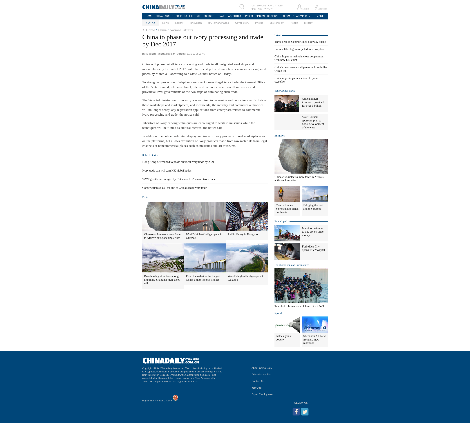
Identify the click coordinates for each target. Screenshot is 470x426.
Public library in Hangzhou (243, 234)
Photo (145, 197)
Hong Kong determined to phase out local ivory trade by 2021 (178, 161)
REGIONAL (273, 16)
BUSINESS (181, 16)
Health (294, 22)
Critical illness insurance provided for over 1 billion (313, 102)
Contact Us (258, 381)
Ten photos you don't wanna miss (291, 265)
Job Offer (257, 387)
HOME (149, 16)
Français (268, 8)
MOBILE (321, 16)
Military (308, 22)
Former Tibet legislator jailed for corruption (299, 49)
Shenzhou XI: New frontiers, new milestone (314, 339)
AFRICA (272, 5)
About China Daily (262, 367)
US (253, 5)
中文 (254, 9)
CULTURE (209, 16)
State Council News (284, 90)
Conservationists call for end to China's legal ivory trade (174, 187)
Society (179, 22)
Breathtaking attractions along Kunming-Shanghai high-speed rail (162, 280)
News (165, 22)
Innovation (196, 22)
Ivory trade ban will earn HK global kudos (166, 170)
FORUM (286, 16)
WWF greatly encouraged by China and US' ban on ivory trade (179, 179)
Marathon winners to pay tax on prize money (312, 232)
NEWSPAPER (299, 16)
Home (150, 30)
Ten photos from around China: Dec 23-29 (299, 306)
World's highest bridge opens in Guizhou (204, 236)
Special (278, 313)
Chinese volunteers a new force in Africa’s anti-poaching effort (162, 236)
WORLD (169, 16)
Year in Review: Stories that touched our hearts (287, 209)
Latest (277, 35)
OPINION (260, 16)
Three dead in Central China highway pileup (300, 41)
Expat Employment (262, 394)
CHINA (159, 16)
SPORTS (248, 16)
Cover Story (242, 22)
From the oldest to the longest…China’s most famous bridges (204, 278)
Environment (277, 22)
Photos (259, 22)
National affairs (181, 30)
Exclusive (279, 135)
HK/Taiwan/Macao (218, 22)
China (162, 30)
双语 (260, 9)
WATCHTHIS (234, 16)
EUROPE (261, 5)
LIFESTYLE (195, 16)
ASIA (280, 5)
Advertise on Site (261, 374)
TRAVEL (221, 16)
